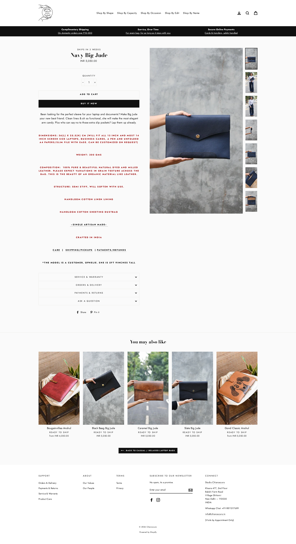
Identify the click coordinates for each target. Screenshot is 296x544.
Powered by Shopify (148, 532)
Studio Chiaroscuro (215, 482)
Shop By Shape (105, 13)
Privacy (119, 488)
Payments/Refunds (111, 250)
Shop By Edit (172, 13)
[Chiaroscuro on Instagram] (158, 500)
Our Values (88, 483)
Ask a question (89, 301)
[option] (75, 31)
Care (56, 250)
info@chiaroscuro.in (215, 514)
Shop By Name (191, 13)
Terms (119, 483)
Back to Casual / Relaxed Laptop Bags (150, 450)
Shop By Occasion (151, 13)
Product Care (45, 499)
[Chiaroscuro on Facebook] (151, 500)
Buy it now (89, 103)
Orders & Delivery (89, 284)
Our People (88, 488)
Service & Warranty (89, 276)
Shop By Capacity (127, 13)
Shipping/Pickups (79, 250)
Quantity (89, 75)
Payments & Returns (89, 292)
